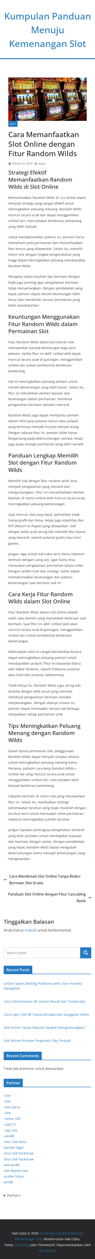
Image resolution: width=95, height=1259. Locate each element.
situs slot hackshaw (19, 1153)
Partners (13, 1195)
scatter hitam (14, 1176)
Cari (85, 952)
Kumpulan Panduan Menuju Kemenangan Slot (47, 30)
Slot (13, 123)
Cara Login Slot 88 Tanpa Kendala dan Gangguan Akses (46, 1014)
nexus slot (13, 1118)
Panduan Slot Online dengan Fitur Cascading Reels (47, 897)
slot (62, 197)
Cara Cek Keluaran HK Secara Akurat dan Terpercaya (44, 1001)
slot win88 (11, 1165)
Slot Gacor (13, 1107)
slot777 (10, 1124)
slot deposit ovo (16, 1170)
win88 (9, 1136)
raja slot (11, 1130)
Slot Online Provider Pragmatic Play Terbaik (37, 1040)
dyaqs (42, 163)
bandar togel (14, 1147)
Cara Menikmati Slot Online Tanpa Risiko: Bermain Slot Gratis (45, 879)
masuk (30, 930)
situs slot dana (15, 1142)
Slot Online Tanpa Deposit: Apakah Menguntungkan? (44, 1027)
